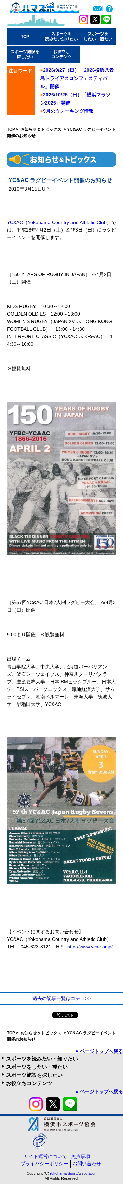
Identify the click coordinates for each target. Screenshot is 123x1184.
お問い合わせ (86, 1163)
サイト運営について (45, 1156)
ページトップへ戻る (101, 1051)
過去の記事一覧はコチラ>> (61, 998)
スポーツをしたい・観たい (37, 1067)
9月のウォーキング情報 (68, 111)
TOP (25, 36)
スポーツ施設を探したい (34, 1075)
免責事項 (80, 1156)
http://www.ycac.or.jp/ (90, 946)
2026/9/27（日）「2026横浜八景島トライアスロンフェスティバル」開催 (77, 78)
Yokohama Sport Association (72, 1173)
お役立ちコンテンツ (29, 1083)
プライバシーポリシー (44, 1163)
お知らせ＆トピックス (41, 129)
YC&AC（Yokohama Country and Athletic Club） (59, 222)
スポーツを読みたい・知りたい (42, 1058)
